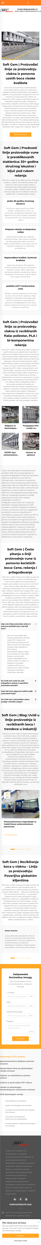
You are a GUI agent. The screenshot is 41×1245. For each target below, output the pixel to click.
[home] (20, 10)
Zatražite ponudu (20, 134)
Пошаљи (20, 1039)
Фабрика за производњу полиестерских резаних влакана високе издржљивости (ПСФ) (10, 427)
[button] (12, 849)
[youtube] (26, 1199)
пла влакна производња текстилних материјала (16, 1118)
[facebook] (20, 1199)
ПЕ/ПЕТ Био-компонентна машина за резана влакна (10, 453)
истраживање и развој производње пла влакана (20, 1124)
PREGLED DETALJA (10, 415)
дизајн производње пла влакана (18, 1105)
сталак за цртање (31, 453)
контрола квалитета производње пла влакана (20, 1111)
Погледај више (10, 835)
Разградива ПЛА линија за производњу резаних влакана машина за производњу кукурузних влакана (31, 427)
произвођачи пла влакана (15, 1101)
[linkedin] (15, 1199)
